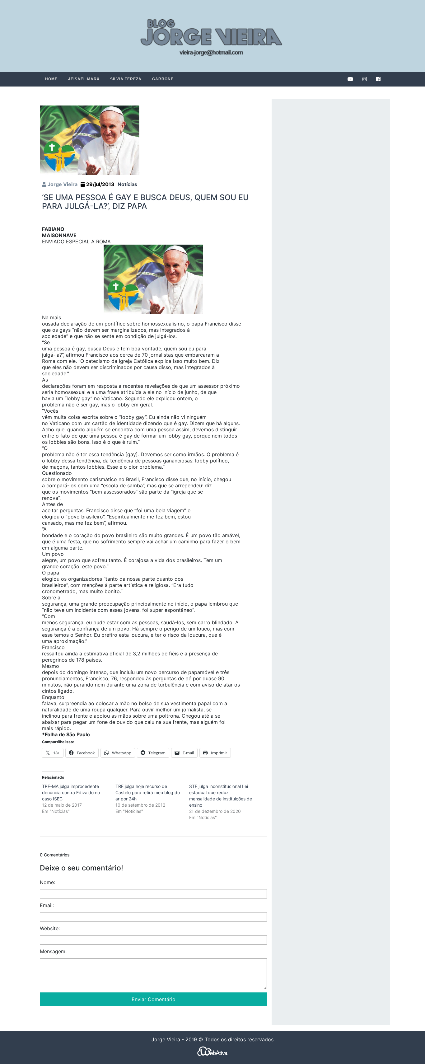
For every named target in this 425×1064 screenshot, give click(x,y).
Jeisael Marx (84, 79)
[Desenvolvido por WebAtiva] (212, 1051)
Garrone (163, 79)
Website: (50, 928)
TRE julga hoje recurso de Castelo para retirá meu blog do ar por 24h (147, 792)
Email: (47, 905)
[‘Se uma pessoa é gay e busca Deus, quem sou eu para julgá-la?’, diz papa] (89, 140)
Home (51, 79)
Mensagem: (53, 951)
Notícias (127, 184)
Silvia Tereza (126, 79)
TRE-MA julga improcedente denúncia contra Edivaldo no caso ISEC (71, 792)
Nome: (47, 882)
